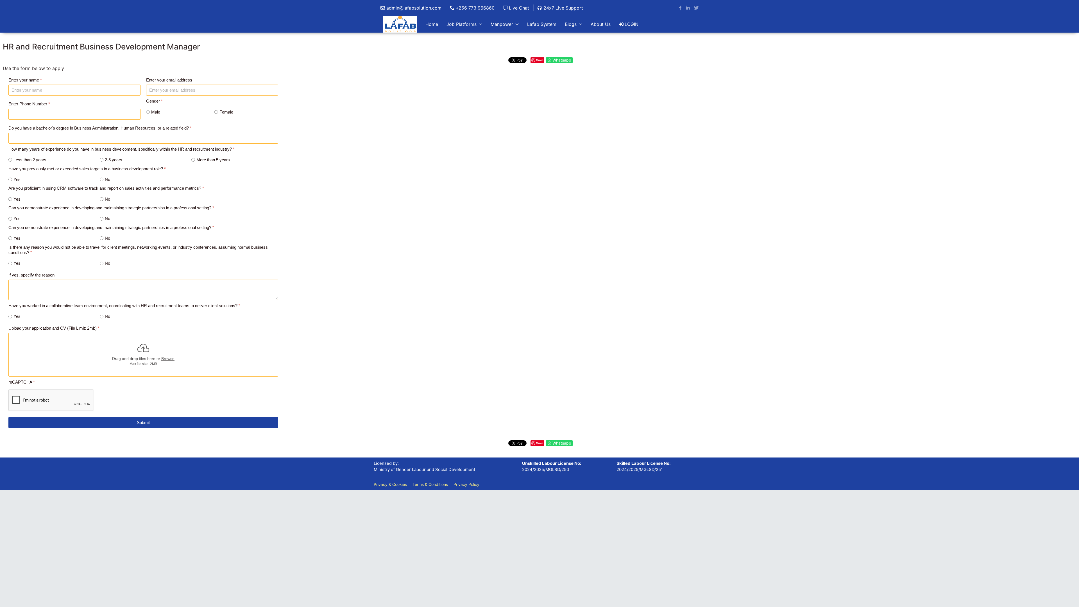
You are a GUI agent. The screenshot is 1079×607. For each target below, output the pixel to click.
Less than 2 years (29, 159)
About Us (601, 24)
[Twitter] (696, 8)
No (107, 179)
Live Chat (518, 8)
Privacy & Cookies (390, 484)
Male (155, 111)
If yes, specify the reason (31, 274)
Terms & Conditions (430, 484)
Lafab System (541, 24)
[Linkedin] (688, 8)
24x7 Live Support (562, 8)
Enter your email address (169, 80)
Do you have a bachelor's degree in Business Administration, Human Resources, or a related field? (100, 127)
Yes (17, 179)
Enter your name (25, 80)
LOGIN (631, 24)
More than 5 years (213, 159)
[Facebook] (680, 8)
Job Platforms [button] (461, 24)
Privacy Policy (466, 484)
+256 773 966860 (474, 8)
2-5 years (113, 159)
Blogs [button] (571, 24)
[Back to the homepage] (400, 24)
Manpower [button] (502, 24)
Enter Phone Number (29, 103)
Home (431, 24)
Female (226, 111)
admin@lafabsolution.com (413, 8)
